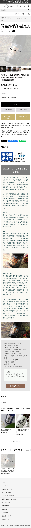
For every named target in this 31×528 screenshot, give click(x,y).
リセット (28, 450)
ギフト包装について (8, 117)
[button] (28, 14)
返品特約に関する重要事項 (9, 97)
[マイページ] (28, 6)
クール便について (23, 117)
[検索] (29, 10)
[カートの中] (24, 6)
